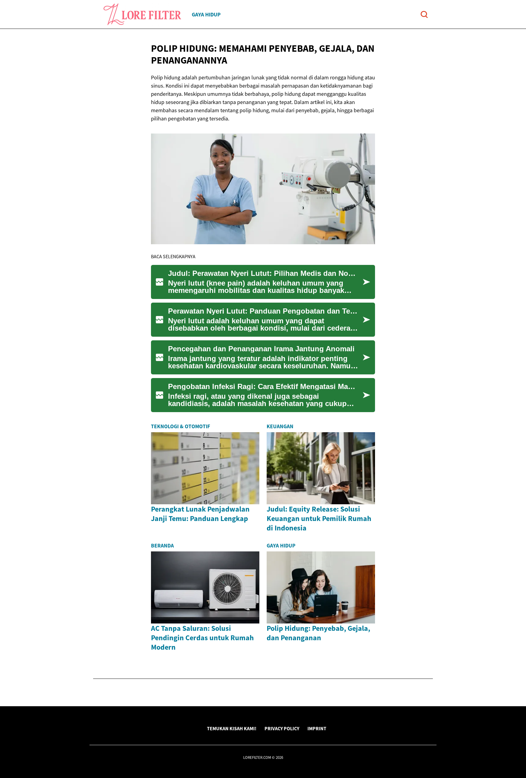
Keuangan (280, 426)
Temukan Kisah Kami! (231, 728)
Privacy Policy (282, 728)
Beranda (162, 545)
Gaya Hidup (206, 14)
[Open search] (424, 14)
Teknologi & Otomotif (180, 426)
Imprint (316, 728)
